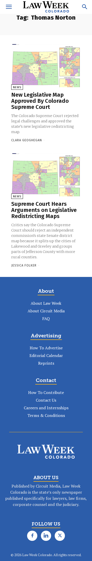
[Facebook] (32, 536)
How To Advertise (46, 348)
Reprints (46, 363)
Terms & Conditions (46, 415)
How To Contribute (46, 392)
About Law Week (46, 303)
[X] (60, 536)
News (17, 87)
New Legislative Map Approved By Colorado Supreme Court (40, 100)
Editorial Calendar (46, 355)
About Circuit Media (46, 311)
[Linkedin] (46, 536)
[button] (9, 7)
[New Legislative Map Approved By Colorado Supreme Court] (46, 65)
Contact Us (46, 400)
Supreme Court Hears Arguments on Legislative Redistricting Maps (44, 210)
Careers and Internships (46, 408)
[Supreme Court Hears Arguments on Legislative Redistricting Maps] (46, 174)
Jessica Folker (24, 265)
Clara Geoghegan (26, 140)
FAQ (46, 318)
